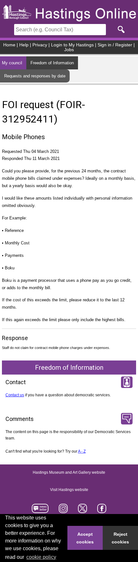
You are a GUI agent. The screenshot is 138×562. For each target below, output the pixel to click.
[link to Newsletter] (40, 511)
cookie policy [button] (41, 557)
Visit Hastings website (69, 489)
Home (9, 45)
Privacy (39, 45)
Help (24, 45)
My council (12, 62)
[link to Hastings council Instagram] (63, 511)
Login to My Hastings (72, 45)
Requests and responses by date (34, 76)
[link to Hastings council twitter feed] (82, 511)
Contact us (14, 395)
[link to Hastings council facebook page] (101, 511)
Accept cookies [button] (85, 538)
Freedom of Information (52, 62)
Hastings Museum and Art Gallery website (69, 472)
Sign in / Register (115, 45)
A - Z (82, 451)
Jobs (69, 49)
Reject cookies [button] (120, 538)
